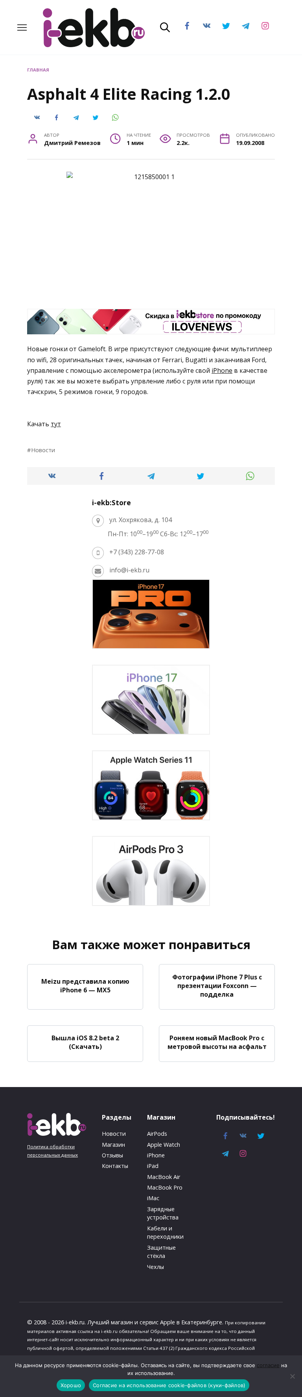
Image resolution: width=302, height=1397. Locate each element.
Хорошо (71, 1385)
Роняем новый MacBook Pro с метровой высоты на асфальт (217, 1042)
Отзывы (112, 1155)
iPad (152, 1166)
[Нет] (292, 1376)
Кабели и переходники (165, 1233)
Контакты (115, 1166)
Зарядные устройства (163, 1213)
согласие (268, 1365)
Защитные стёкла (161, 1252)
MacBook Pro (164, 1187)
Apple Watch (163, 1144)
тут (56, 424)
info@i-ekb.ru (129, 570)
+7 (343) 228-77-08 (136, 552)
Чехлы (155, 1266)
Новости (43, 450)
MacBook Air (163, 1177)
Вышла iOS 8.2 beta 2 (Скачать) (85, 1042)
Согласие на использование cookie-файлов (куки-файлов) (169, 1385)
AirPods (157, 1133)
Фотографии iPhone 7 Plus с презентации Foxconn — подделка (217, 985)
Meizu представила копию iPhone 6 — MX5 (85, 985)
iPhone (222, 370)
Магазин (113, 1144)
